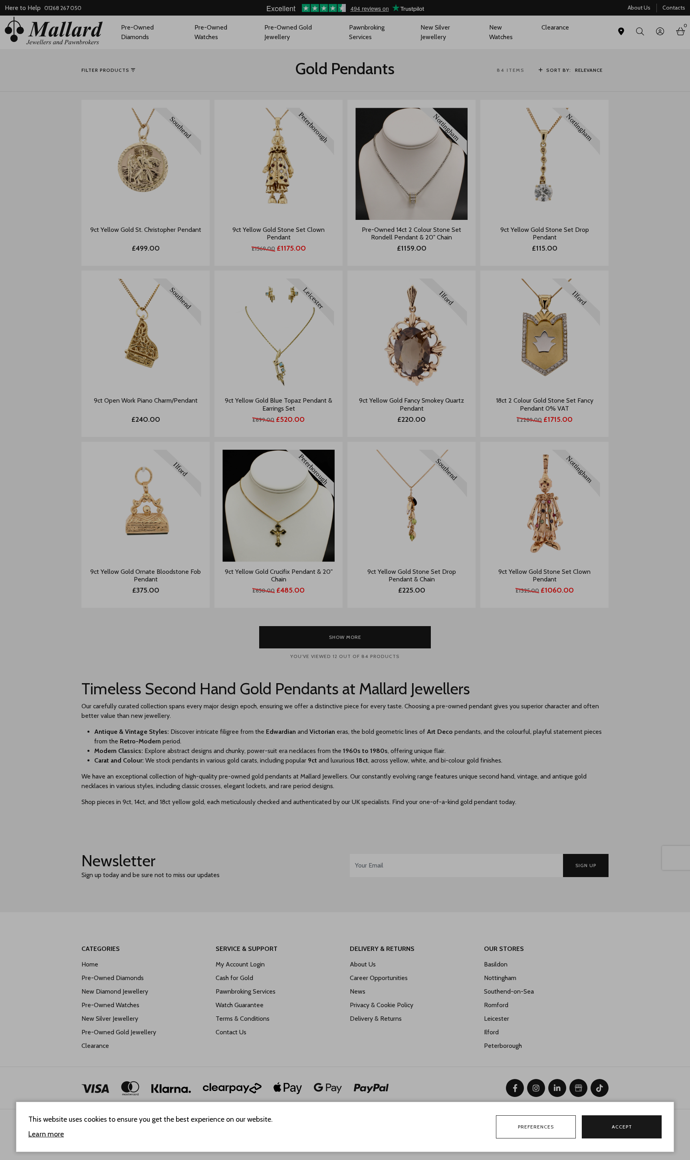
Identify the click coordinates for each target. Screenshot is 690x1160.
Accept (622, 1127)
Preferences (536, 1127)
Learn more (46, 1134)
